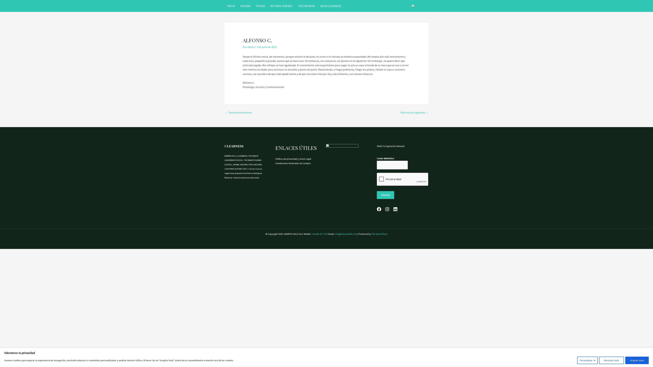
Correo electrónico (386, 158)
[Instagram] (387, 209)
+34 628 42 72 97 (320, 233)
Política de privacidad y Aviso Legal (293, 158)
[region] (326, 357)
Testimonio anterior (238, 112)
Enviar (385, 195)
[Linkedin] (395, 209)
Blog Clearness (330, 6)
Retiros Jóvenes (281, 6)
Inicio (231, 6)
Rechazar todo (611, 360)
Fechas (260, 6)
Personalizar (586, 360)
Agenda (245, 6)
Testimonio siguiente (414, 112)
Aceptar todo (637, 360)
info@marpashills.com (346, 233)
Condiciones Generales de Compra (293, 163)
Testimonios (306, 6)
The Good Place (380, 233)
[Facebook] (379, 209)
